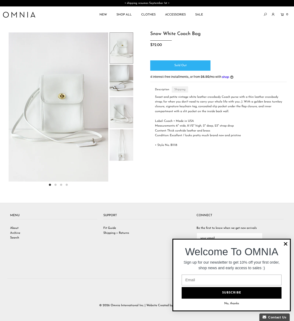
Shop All (124, 14)
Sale (199, 14)
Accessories (175, 14)
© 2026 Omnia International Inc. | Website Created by (136, 305)
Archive (15, 233)
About (14, 228)
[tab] (162, 89)
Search (14, 237)
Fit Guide (109, 228)
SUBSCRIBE (231, 292)
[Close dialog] (285, 243)
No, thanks (231, 303)
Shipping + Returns (116, 233)
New (103, 14)
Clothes (148, 14)
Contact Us (276, 317)
